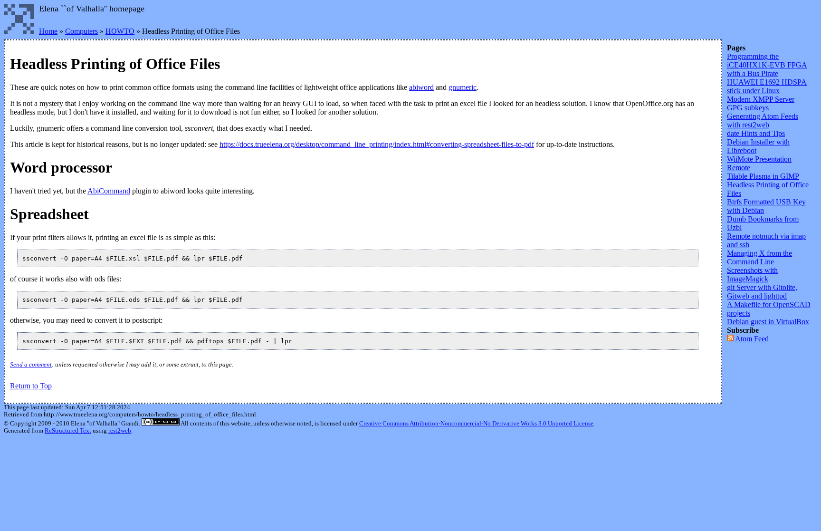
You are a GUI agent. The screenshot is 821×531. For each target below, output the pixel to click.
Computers (81, 31)
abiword (421, 87)
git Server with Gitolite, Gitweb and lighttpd (762, 291)
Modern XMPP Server (760, 99)
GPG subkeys (748, 108)
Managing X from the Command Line (759, 257)
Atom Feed (751, 339)
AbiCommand (108, 191)
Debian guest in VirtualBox (768, 322)
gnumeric (463, 87)
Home (48, 31)
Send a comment (31, 364)
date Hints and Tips (756, 133)
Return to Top (31, 386)
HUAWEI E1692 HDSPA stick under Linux (767, 86)
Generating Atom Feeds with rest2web (762, 120)
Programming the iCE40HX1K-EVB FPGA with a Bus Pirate (767, 64)
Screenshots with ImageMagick (752, 274)
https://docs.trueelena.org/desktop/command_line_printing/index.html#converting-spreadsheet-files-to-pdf (377, 144)
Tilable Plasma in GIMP (763, 176)
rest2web (119, 430)
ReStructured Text (68, 430)
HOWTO (119, 31)
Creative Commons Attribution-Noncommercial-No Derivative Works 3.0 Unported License (476, 423)
